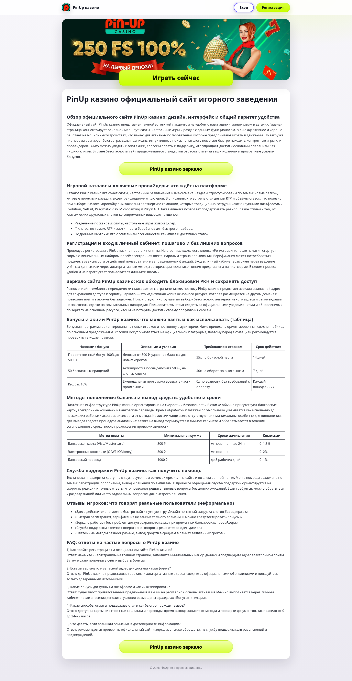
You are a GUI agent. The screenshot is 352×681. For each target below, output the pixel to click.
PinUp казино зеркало (176, 169)
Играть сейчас (176, 78)
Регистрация (273, 7)
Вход (244, 7)
